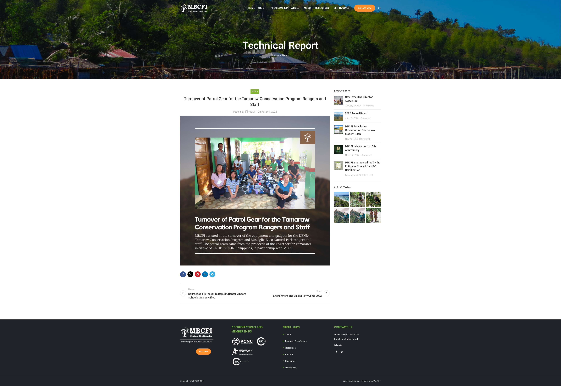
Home (276, 55)
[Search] (380, 8)
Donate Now (364, 8)
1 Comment (368, 105)
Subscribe (290, 361)
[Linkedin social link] (205, 274)
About (288, 334)
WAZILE (377, 381)
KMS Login (203, 351)
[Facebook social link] (183, 274)
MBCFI (252, 111)
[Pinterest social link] (198, 274)
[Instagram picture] (341, 199)
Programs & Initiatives (296, 341)
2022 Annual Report (357, 113)
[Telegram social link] (212, 274)
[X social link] (190, 274)
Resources (290, 347)
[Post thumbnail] (338, 101)
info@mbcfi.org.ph (349, 339)
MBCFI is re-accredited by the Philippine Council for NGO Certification (362, 166)
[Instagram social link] (341, 351)
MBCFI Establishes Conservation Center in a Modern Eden (360, 130)
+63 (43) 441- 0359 (350, 334)
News (285, 55)
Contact (289, 354)
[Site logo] (194, 7)
